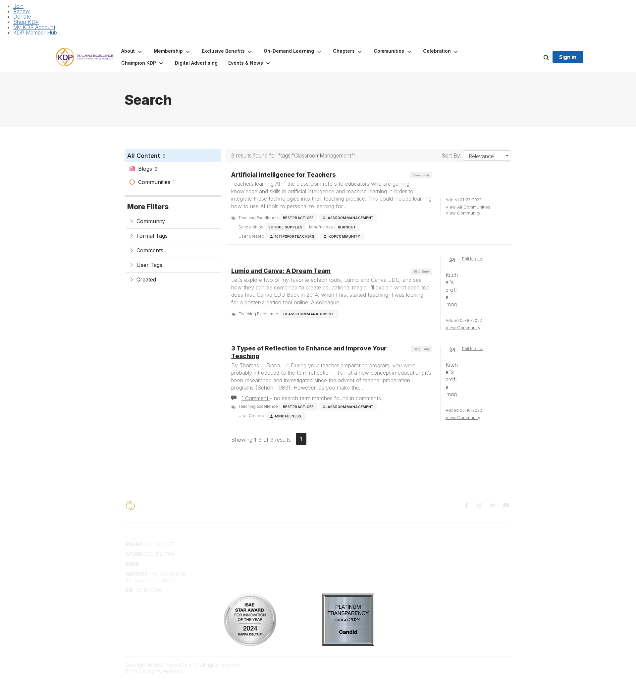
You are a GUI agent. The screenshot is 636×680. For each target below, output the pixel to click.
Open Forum (335, 551)
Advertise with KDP (244, 564)
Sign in (567, 57)
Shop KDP (26, 22)
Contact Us (236, 544)
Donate (22, 16)
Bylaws (231, 570)
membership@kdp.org (166, 564)
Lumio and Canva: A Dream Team (281, 270)
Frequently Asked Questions (255, 551)
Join (18, 6)
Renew (21, 11)
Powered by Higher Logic (483, 665)
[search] (538, 57)
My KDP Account (34, 27)
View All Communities (468, 207)
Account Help (238, 557)
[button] (132, 51)
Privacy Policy (435, 544)
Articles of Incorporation (250, 577)
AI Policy (429, 554)
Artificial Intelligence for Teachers (283, 174)
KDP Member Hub (35, 32)
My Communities (339, 544)
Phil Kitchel (472, 258)
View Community (463, 213)
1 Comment (255, 398)
